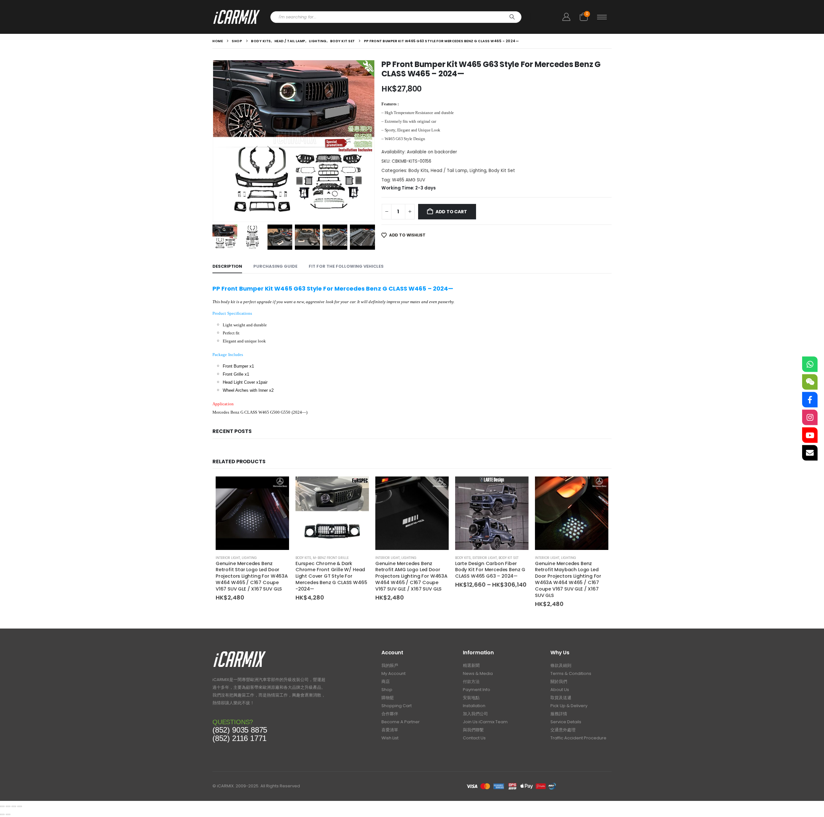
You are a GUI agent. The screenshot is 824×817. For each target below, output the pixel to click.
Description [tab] (227, 266)
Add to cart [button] (278, 487)
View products (518, 487)
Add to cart (451, 211)
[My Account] (566, 17)
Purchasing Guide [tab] (275, 266)
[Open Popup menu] (602, 17)
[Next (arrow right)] (8, 814)
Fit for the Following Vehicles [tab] (346, 266)
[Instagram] (810, 417)
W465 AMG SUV (408, 180)
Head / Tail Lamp (449, 171)
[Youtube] (810, 435)
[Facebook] (810, 400)
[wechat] (810, 382)
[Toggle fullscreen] (8, 806)
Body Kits (418, 171)
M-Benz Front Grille (331, 557)
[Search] (512, 17)
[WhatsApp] (810, 364)
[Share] (14, 806)
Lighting (478, 171)
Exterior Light (485, 557)
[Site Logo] (236, 17)
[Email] (810, 453)
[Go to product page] (252, 513)
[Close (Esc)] (19, 806)
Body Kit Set (502, 171)
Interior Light (228, 557)
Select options (358, 487)
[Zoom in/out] (2, 806)
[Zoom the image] (239, 653)
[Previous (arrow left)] (2, 814)
